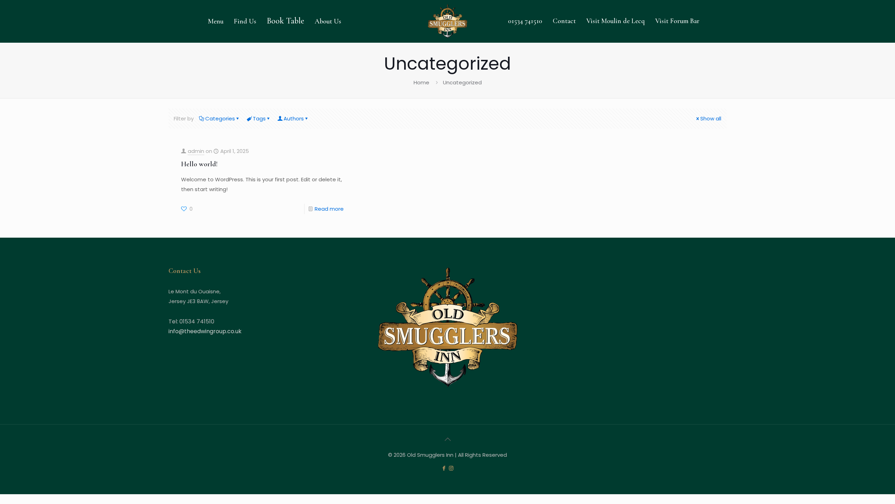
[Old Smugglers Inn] (447, 21)
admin (196, 151)
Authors (294, 118)
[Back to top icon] (447, 439)
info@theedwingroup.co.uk (205, 331)
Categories (220, 118)
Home (421, 82)
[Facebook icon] (443, 468)
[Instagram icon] (451, 468)
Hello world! (199, 164)
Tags (259, 118)
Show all (710, 118)
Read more (329, 208)
